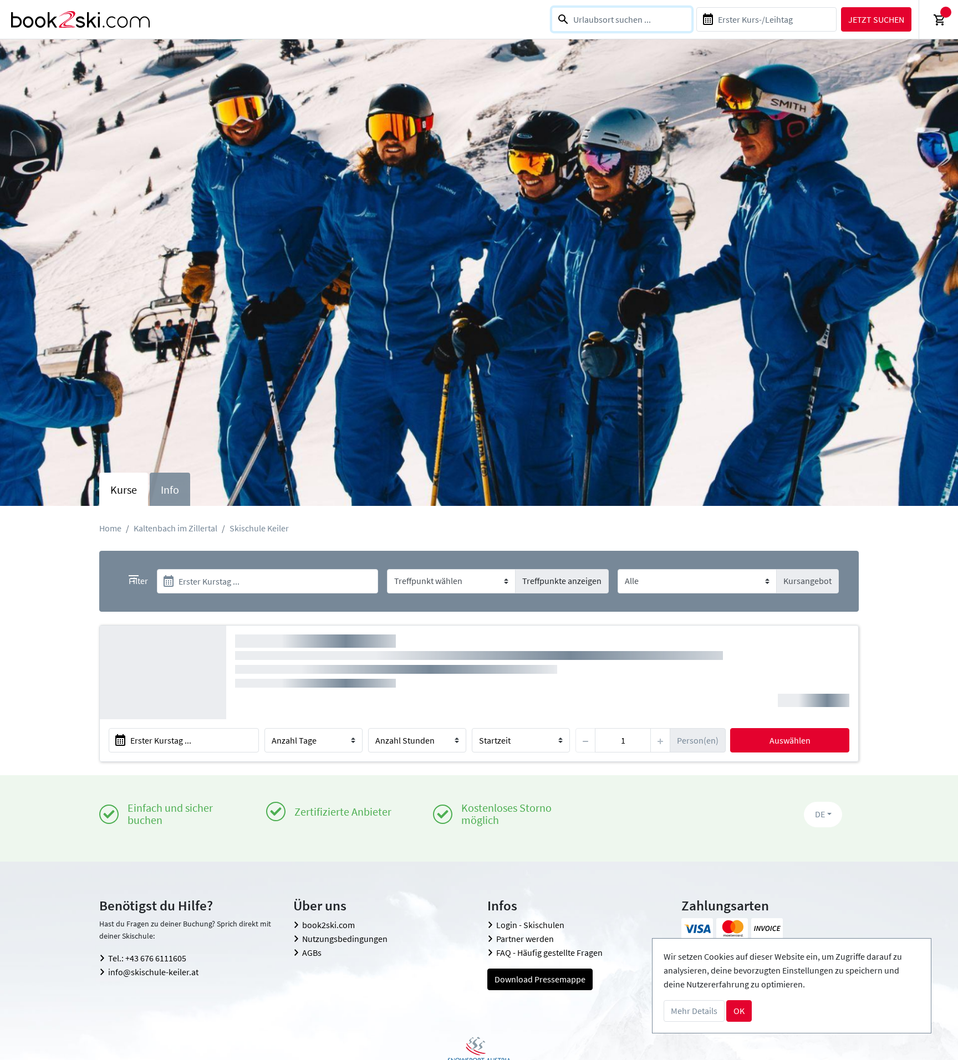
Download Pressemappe (540, 979)
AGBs (312, 952)
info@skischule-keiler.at (153, 971)
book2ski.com (328, 924)
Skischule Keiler (259, 528)
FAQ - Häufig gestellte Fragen (549, 952)
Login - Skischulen (530, 924)
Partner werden (525, 938)
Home (110, 528)
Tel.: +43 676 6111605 (147, 958)
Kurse (123, 489)
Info (170, 489)
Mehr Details (694, 1010)
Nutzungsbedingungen (345, 938)
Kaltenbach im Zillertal (175, 528)
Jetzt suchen (876, 19)
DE (820, 814)
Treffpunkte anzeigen (562, 580)
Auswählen (790, 740)
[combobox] (622, 19)
